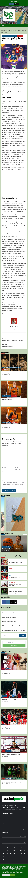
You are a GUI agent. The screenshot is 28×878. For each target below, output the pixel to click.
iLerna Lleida (13, 560)
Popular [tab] (11, 556)
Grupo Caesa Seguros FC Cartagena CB (13, 367)
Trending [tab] (18, 556)
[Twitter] (15, 4)
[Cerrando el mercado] (14, 389)
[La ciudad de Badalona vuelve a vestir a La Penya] (4, 591)
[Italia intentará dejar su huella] (4, 569)
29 (21, 853)
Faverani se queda (6, 373)
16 (24, 847)
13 (14, 847)
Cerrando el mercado (7, 399)
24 (3, 853)
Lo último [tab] (5, 556)
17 (3, 850)
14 (17, 847)
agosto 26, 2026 (6, 401)
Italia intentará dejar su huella (15, 570)
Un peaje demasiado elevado (15, 577)
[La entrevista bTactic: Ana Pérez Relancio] (14, 543)
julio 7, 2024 (6, 42)
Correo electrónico (18, 468)
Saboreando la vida (6, 426)
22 (21, 850)
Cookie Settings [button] (6, 874)
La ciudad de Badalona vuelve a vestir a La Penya (15, 592)
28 (17, 853)
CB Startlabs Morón (6, 395)
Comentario (5, 448)
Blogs (10, 575)
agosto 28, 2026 (6, 701)
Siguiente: (7, 345)
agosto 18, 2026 (6, 427)
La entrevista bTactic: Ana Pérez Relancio (13, 549)
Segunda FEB (20, 36)
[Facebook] (10, 4)
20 (14, 850)
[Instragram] (12, 4)
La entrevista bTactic (7, 546)
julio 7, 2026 (5, 550)
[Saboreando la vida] (14, 415)
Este (4, 367)
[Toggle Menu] (3, 25)
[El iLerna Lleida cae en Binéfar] (4, 561)
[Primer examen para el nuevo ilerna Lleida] (4, 584)
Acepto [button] (12, 874)
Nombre (4, 467)
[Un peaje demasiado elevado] (4, 576)
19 (10, 850)
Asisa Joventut (13, 590)
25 (7, 853)
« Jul (3, 859)
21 (17, 850)
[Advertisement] (14, 183)
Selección (10, 568)
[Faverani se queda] (14, 362)
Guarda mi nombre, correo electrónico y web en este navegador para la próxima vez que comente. (13, 484)
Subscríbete (14, 645)
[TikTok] (18, 4)
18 (7, 850)
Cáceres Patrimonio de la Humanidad (9, 36)
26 (10, 853)
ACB (9, 560)
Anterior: (12, 340)
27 (14, 853)
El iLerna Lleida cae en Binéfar (15, 562)
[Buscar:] (10, 635)
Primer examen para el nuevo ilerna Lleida (12, 625)
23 (24, 850)
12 (10, 847)
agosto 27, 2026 (6, 374)
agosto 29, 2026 (6, 673)
